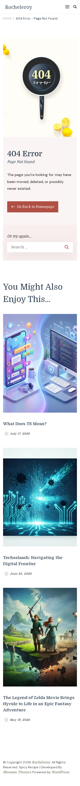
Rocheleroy (18, 6)
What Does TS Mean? (25, 423)
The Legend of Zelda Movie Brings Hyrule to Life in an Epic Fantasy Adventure (38, 703)
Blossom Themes (17, 772)
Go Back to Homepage (35, 207)
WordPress (60, 772)
